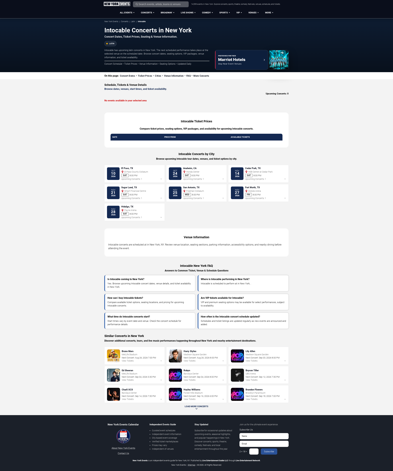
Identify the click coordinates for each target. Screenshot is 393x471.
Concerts (146, 12)
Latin (133, 21)
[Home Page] (117, 4)
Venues (252, 12)
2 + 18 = (243, 451)
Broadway (166, 12)
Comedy (206, 12)
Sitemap (191, 465)
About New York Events (123, 448)
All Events (126, 12)
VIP (238, 12)
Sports (223, 12)
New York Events (111, 21)
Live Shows (187, 12)
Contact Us (123, 453)
